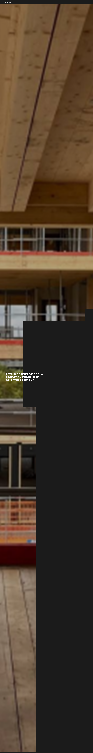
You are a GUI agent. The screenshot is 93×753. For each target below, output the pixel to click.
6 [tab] (19, 750)
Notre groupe (42, 2)
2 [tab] (11, 750)
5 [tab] (17, 750)
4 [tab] (15, 750)
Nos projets (59, 2)
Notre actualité (67, 2)
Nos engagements (51, 2)
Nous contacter (84, 2)
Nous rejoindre (76, 2)
